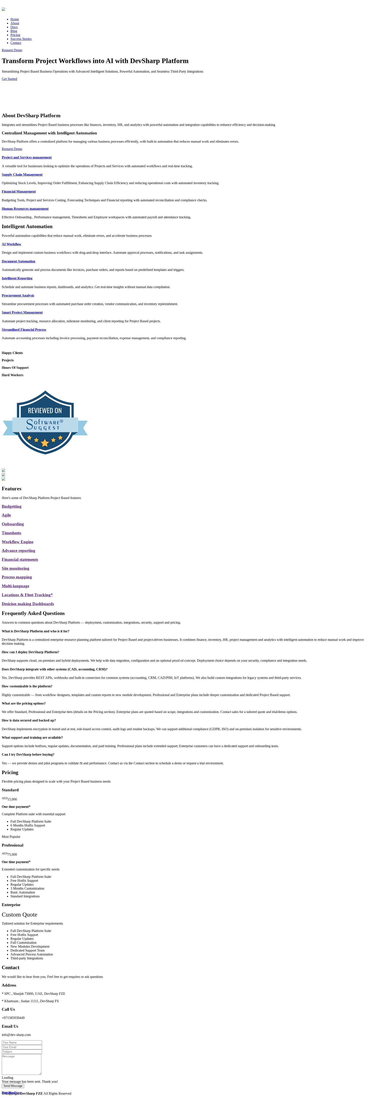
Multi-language (15, 586)
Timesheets (11, 533)
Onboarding (13, 524)
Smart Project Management (22, 312)
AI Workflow (11, 244)
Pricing (15, 35)
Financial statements (20, 559)
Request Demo (12, 50)
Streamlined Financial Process (24, 329)
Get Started (9, 79)
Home (14, 19)
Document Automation (18, 261)
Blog (13, 31)
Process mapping (17, 577)
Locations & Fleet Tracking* (27, 595)
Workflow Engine (17, 541)
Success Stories (21, 39)
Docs (14, 27)
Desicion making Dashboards (28, 603)
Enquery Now (11, 1092)
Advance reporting (18, 550)
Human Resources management (25, 208)
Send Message (12, 1085)
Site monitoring (15, 568)
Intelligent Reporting (17, 278)
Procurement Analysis (18, 295)
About (14, 23)
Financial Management (19, 191)
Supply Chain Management (22, 174)
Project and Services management (27, 157)
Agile (6, 515)
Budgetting (12, 506)
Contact (15, 43)
